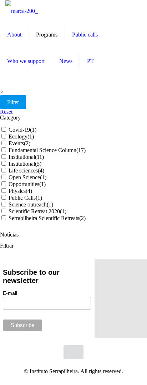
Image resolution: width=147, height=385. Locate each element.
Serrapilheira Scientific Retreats (47, 218)
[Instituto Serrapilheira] (21, 10)
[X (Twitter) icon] (63, 366)
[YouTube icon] (70, 366)
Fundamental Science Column (47, 150)
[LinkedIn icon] (78, 366)
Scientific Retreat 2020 (37, 211)
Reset (6, 112)
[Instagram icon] (85, 366)
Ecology (21, 136)
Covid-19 (22, 130)
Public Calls (25, 198)
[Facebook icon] (55, 366)
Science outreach (31, 204)
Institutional (26, 157)
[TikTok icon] (92, 366)
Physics (20, 191)
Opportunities (27, 184)
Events (19, 143)
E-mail (10, 293)
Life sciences (26, 170)
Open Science (27, 177)
